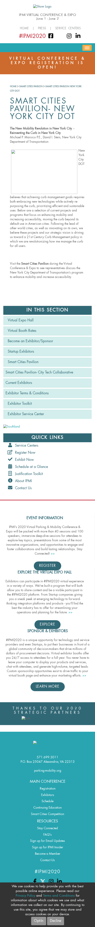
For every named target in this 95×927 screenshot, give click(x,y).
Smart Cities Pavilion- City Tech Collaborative (39, 372)
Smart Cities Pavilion (31, 86)
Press (42, 28)
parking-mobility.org (47, 770)
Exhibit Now (23, 460)
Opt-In (38, 921)
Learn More (47, 686)
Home (24, 28)
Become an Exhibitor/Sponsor (30, 341)
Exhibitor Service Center (26, 414)
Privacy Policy (25, 896)
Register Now (24, 453)
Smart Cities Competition (47, 814)
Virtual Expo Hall (21, 320)
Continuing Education (47, 807)
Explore (47, 624)
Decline (55, 921)
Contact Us (22, 488)
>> (53, 553)
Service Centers (68, 28)
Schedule (47, 801)
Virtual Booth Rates (22, 331)
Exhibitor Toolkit (20, 404)
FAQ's (47, 834)
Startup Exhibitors (21, 352)
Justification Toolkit (28, 474)
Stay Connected (47, 828)
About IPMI (22, 481)
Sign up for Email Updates (47, 841)
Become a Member (47, 853)
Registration (47, 788)
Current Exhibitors (19, 383)
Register (47, 566)
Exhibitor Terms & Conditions (27, 393)
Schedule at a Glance (30, 467)
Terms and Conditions (59, 896)
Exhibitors (47, 795)
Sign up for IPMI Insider (47, 847)
